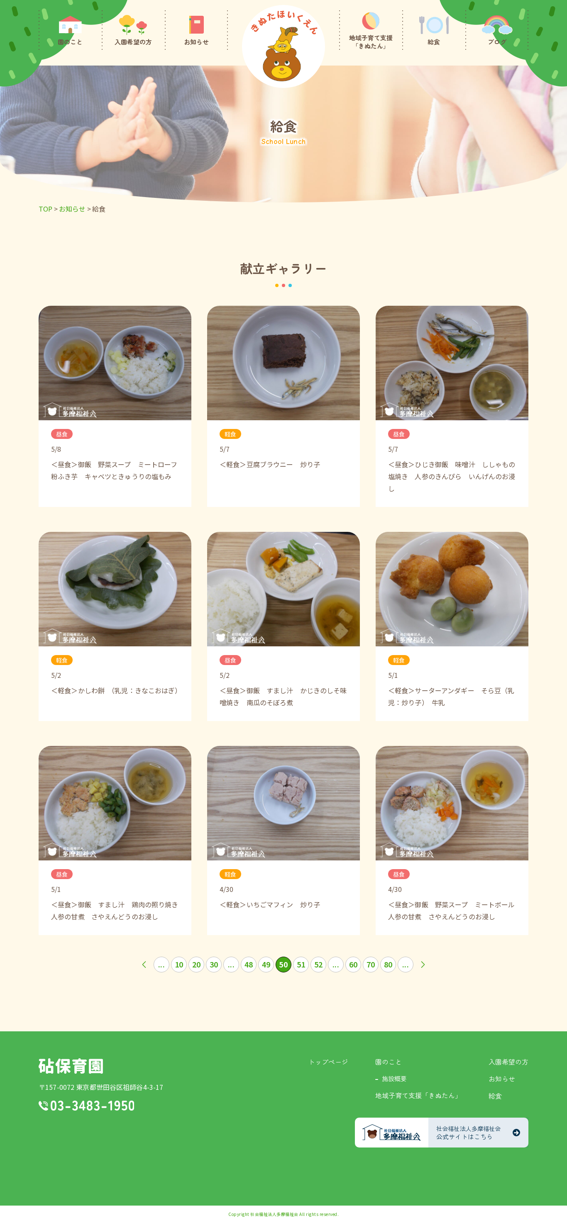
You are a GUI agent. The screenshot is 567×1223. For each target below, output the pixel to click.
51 (301, 964)
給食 (495, 1096)
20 (196, 964)
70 (371, 964)
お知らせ (502, 1079)
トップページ (328, 1062)
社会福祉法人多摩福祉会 (274, 1214)
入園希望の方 (508, 1062)
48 (248, 964)
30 (214, 964)
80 (388, 964)
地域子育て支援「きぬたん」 (418, 1095)
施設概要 (394, 1078)
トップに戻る (548, 1206)
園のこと (388, 1062)
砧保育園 (71, 1066)
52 (318, 964)
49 (266, 964)
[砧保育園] (283, 46)
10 (179, 964)
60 (353, 964)
